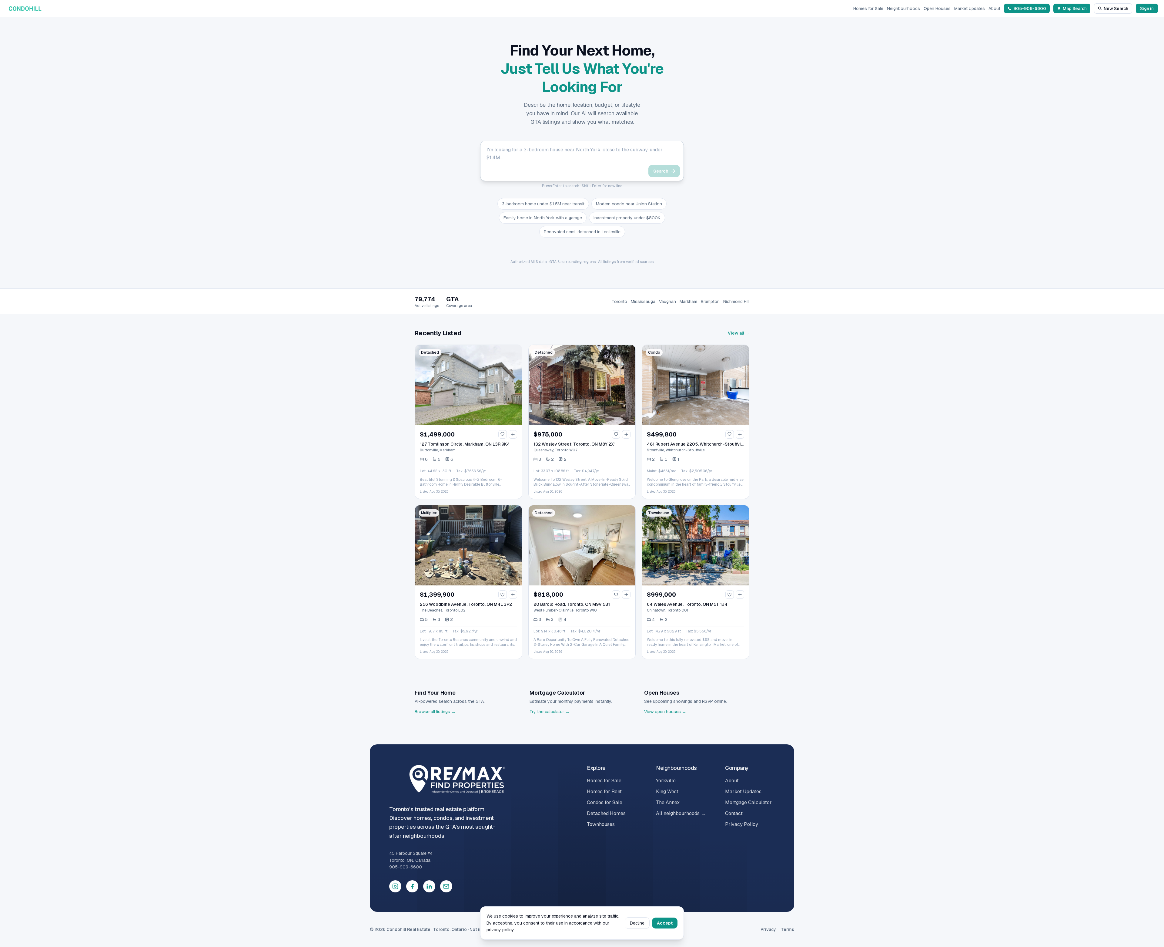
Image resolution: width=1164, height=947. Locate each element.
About (994, 8)
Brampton (710, 301)
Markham (688, 301)
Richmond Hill (736, 301)
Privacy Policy (741, 824)
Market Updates (969, 8)
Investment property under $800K (627, 218)
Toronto (619, 301)
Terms (787, 929)
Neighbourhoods (903, 8)
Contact (734, 813)
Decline (637, 923)
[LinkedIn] (429, 886)
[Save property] (502, 434)
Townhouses (601, 824)
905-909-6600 (405, 867)
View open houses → (665, 711)
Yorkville (666, 780)
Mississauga (643, 301)
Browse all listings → (435, 711)
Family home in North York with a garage (542, 218)
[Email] (446, 886)
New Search (1116, 8)
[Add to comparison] (513, 434)
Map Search (1075, 8)
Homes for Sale (868, 8)
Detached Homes (606, 813)
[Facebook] (412, 886)
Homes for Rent (604, 791)
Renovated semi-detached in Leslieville (582, 231)
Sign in (1147, 8)
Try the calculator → (550, 711)
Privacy (768, 929)
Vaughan (667, 301)
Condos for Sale (604, 802)
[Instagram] (395, 886)
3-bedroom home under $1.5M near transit (543, 204)
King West (667, 791)
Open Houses (937, 8)
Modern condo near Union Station (629, 204)
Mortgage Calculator (748, 802)
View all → (738, 333)
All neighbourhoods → (681, 813)
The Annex (668, 802)
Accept (665, 923)
